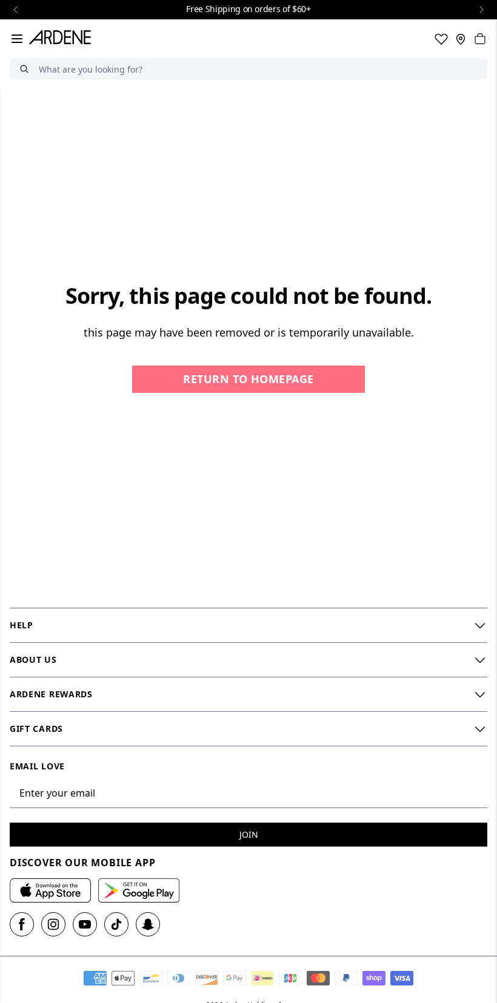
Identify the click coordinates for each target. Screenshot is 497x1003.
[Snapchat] (148, 924)
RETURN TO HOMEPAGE (248, 379)
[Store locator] (460, 38)
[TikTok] (116, 924)
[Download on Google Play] (138, 890)
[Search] (24, 68)
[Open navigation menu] (17, 38)
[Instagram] (53, 924)
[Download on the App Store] (50, 890)
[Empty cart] (480, 38)
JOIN (248, 834)
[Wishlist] (441, 38)
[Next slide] (481, 9)
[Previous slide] (15, 9)
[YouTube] (85, 924)
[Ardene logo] (62, 38)
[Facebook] (22, 924)
